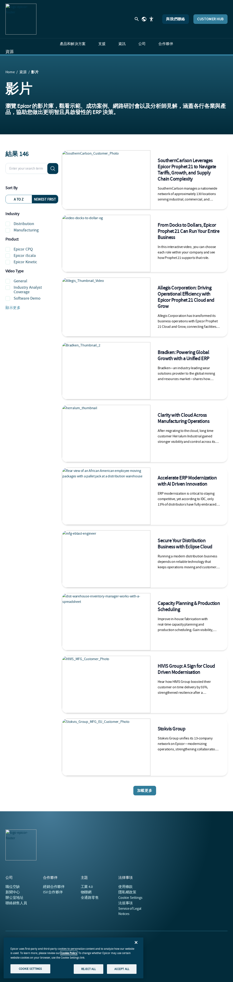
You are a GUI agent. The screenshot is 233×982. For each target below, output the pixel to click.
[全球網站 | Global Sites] (144, 19)
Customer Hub (210, 19)
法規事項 (125, 903)
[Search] (52, 168)
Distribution (24, 223)
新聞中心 (12, 892)
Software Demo (27, 298)
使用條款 (125, 886)
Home (10, 72)
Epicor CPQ (23, 249)
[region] (73, 957)
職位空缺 (12, 886)
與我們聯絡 (175, 19)
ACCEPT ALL (121, 969)
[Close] (136, 942)
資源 (9, 51)
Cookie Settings (130, 897)
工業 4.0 (87, 886)
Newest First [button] (45, 199)
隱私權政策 (127, 892)
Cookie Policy (69, 953)
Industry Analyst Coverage (28, 290)
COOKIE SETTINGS (30, 969)
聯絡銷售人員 (16, 903)
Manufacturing (26, 230)
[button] (31, 307)
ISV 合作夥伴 (53, 892)
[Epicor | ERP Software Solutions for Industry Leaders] (20, 19)
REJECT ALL (88, 969)
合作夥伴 (54, 886)
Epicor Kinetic (25, 262)
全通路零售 (90, 897)
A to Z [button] (19, 199)
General (20, 281)
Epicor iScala (25, 255)
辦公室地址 (14, 897)
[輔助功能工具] (151, 19)
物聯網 (86, 892)
